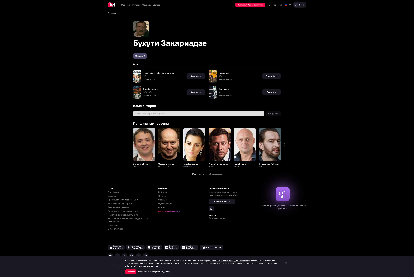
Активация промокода (169, 211)
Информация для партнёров (121, 203)
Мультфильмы (165, 203)
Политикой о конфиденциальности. (142, 266)
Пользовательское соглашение (123, 211)
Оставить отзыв (115, 229)
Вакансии (112, 196)
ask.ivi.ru (213, 215)
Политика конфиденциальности (123, 215)
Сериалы (162, 200)
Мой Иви (162, 192)
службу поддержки (161, 272)
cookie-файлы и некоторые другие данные (229, 260)
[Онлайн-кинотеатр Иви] (112, 5)
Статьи (161, 207)
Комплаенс (113, 225)
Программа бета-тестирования (123, 200)
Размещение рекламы (118, 207)
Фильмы (162, 196)
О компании (113, 192)
